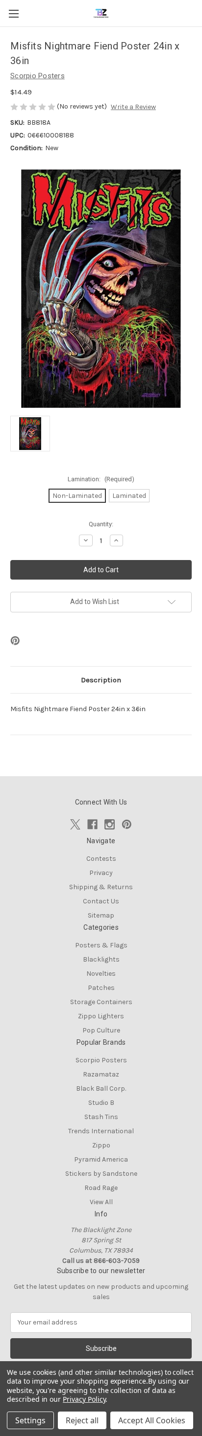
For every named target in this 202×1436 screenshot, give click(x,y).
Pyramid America (101, 1159)
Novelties (101, 973)
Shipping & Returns (101, 887)
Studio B (101, 1103)
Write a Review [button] (133, 107)
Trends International (101, 1131)
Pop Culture (101, 1030)
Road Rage (101, 1188)
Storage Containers (101, 1002)
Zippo (101, 1145)
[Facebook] (92, 824)
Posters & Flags (101, 945)
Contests (101, 858)
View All (101, 1202)
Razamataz (101, 1074)
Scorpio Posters (101, 1060)
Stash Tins (101, 1117)
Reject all (82, 1420)
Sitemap (101, 915)
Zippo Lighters (101, 1016)
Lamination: (101, 479)
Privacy (101, 873)
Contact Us (101, 901)
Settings (30, 1420)
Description (101, 679)
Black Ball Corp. (101, 1088)
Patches (101, 988)
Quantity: (101, 524)
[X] (75, 824)
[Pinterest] (15, 641)
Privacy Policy (84, 1399)
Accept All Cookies (151, 1420)
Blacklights (101, 959)
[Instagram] (109, 824)
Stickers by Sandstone (101, 1173)
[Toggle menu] (13, 13)
